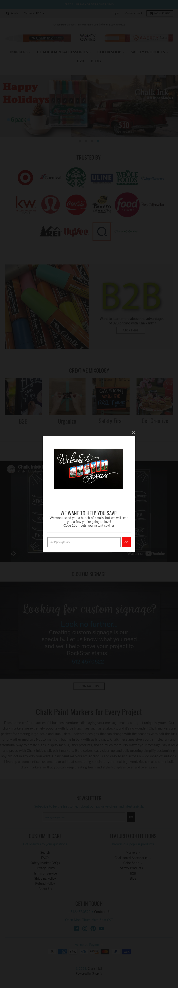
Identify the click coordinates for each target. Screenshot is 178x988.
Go (126, 542)
